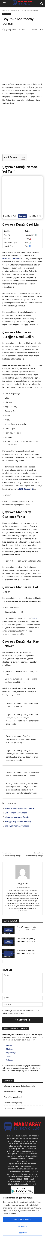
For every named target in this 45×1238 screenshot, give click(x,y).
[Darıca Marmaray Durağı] (8, 953)
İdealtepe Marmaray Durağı (17, 817)
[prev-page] (3, 961)
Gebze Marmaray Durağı (25, 939)
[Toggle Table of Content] (22, 158)
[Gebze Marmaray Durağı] (8, 941)
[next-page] (7, 961)
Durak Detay (15, 10)
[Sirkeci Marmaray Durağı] (8, 930)
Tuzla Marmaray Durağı (11, 856)
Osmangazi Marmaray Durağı (15, 1108)
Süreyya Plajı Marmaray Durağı (18, 821)
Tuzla (9, 216)
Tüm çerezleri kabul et (22, 1220)
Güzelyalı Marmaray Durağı (17, 826)
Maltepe (9, 1049)
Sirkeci (9, 1056)
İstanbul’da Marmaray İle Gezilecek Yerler (19, 1086)
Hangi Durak (11, 30)
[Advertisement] (22, 59)
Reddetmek (22, 1233)
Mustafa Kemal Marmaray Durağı (19, 808)
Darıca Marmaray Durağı (26, 950)
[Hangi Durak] (4, 30)
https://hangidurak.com (22, 887)
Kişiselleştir (22, 1226)
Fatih (35, 216)
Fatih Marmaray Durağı (34, 856)
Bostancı (9, 1045)
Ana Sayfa (5, 10)
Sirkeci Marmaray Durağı (16, 813)
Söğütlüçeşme (12, 1052)
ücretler (34, 618)
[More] (33, 842)
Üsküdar (9, 1060)
